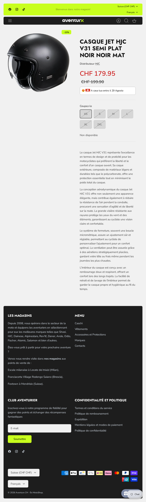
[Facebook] (9, 9)
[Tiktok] (23, 9)
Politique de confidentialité (90, 430)
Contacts (80, 346)
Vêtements (81, 329)
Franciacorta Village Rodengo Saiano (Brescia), (35, 377)
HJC (97, 64)
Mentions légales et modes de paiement (98, 425)
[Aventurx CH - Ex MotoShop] (73, 20)
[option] (38, 63)
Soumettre (20, 439)
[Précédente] (44, 9)
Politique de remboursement (91, 413)
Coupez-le (86, 106)
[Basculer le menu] (12, 21)
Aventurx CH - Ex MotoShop (29, 492)
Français (131, 12)
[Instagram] (16, 9)
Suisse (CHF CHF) (126, 6)
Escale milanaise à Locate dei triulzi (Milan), (33, 370)
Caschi (79, 323)
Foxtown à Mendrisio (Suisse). (25, 384)
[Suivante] (102, 9)
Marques (80, 340)
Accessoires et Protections (90, 334)
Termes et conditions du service (93, 408)
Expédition (81, 419)
